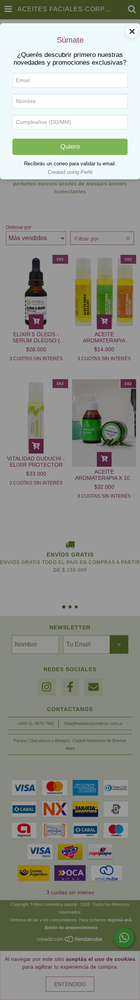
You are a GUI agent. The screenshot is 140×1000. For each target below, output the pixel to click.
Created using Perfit (70, 172)
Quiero (70, 146)
